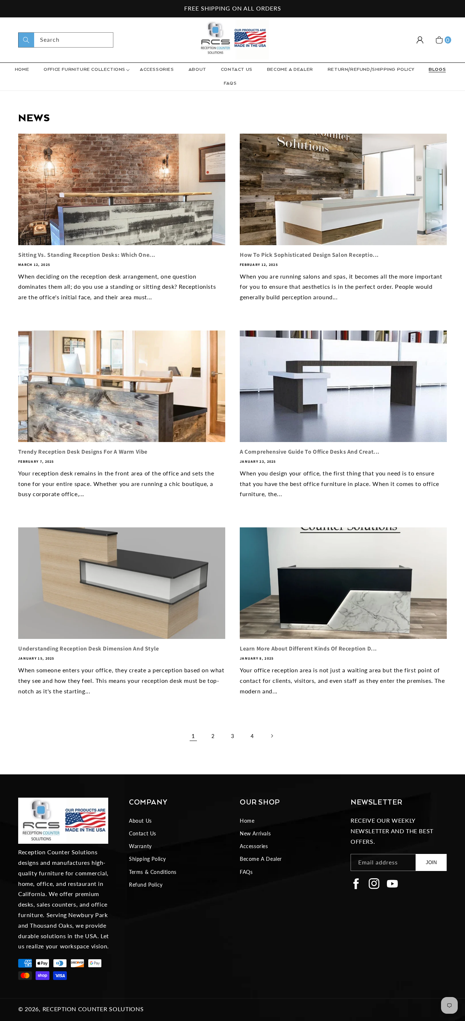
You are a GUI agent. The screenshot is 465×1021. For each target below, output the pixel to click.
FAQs (246, 872)
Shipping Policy (147, 859)
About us (140, 821)
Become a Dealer (261, 859)
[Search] (26, 40)
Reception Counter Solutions (93, 1008)
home (247, 821)
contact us (142, 833)
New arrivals (255, 833)
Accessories (254, 846)
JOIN (431, 862)
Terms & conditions (153, 872)
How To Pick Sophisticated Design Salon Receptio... (309, 255)
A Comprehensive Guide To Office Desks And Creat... (310, 451)
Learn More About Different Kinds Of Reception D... (308, 648)
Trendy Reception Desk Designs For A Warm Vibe (82, 451)
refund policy (146, 885)
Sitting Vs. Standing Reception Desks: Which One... (86, 255)
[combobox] (66, 40)
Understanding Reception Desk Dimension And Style (88, 648)
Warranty (140, 846)
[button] (84, 70)
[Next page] (272, 736)
